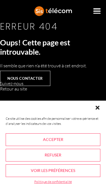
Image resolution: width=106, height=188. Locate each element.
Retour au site (13, 89)
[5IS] (53, 11)
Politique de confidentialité (53, 182)
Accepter (53, 139)
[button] (97, 107)
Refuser (53, 154)
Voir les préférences (53, 170)
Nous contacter (25, 78)
